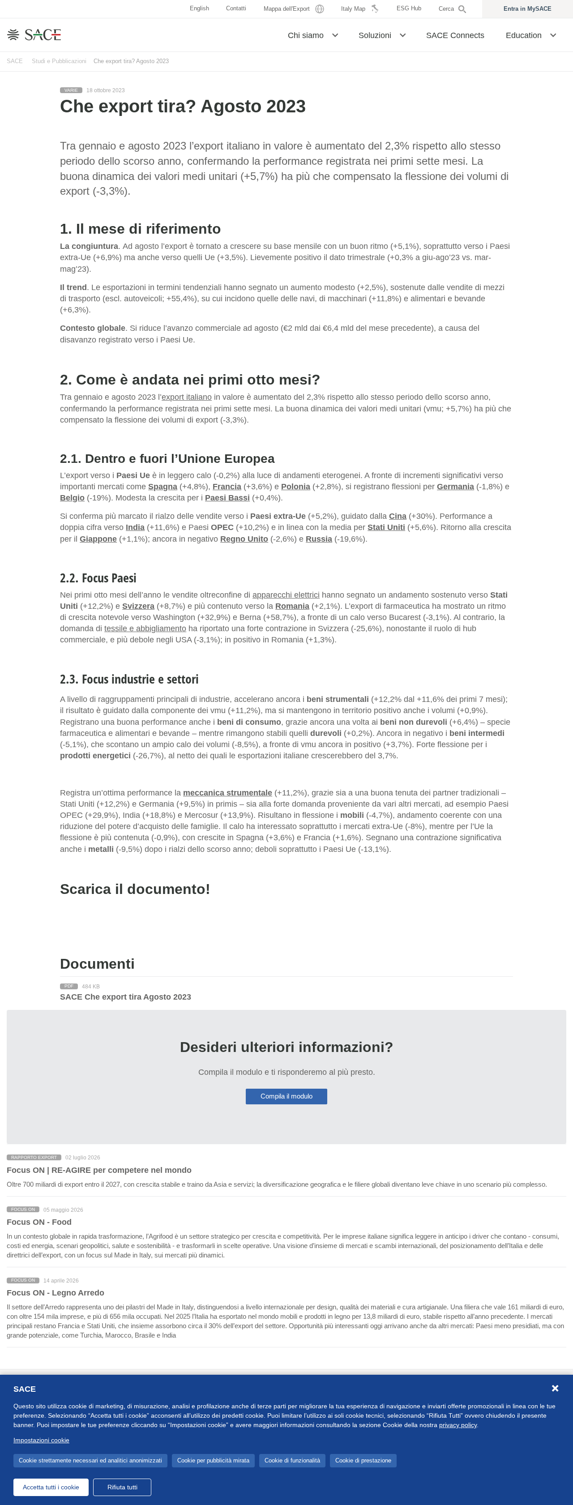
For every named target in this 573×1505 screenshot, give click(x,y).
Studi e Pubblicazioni (59, 61)
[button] (335, 34)
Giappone (98, 538)
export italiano (187, 397)
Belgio (72, 497)
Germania (455, 486)
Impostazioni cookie (41, 1440)
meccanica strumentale (227, 792)
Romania (292, 606)
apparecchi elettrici (286, 594)
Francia (227, 486)
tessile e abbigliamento (145, 628)
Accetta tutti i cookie (51, 1487)
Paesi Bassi (227, 497)
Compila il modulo (286, 1096)
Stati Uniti (386, 527)
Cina (397, 516)
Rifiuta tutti (122, 1487)
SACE (15, 61)
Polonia (295, 486)
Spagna (162, 486)
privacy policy (458, 1424)
